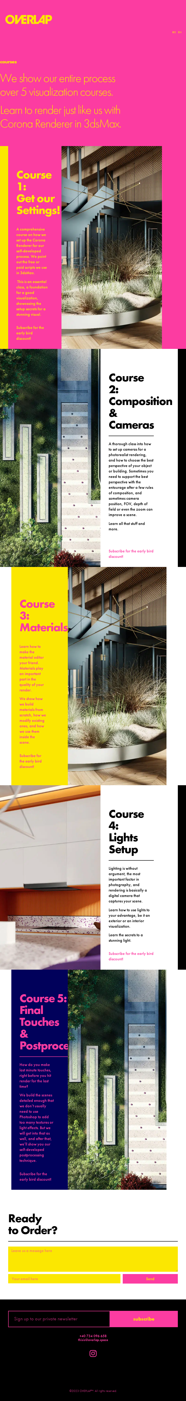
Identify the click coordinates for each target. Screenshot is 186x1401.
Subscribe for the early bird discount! (30, 333)
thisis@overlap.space (93, 1339)
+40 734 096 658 (93, 1336)
